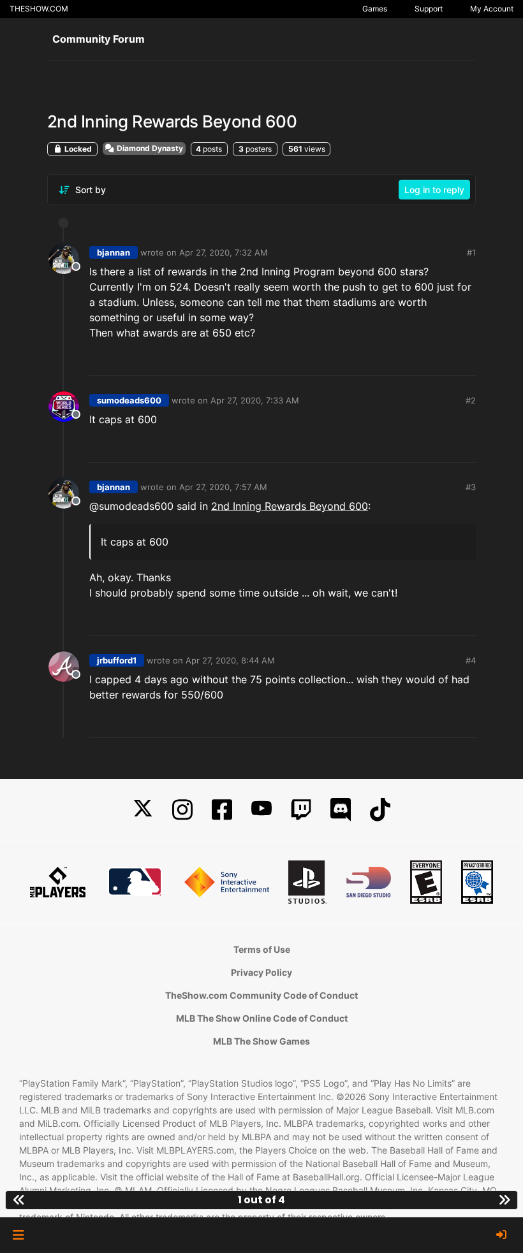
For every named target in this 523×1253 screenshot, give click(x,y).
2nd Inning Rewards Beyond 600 (289, 506)
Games (374, 8)
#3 (471, 487)
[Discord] (340, 810)
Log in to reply (434, 189)
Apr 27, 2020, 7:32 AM (223, 252)
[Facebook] (222, 810)
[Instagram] (182, 810)
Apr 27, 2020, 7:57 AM (223, 487)
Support (429, 8)
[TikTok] (380, 810)
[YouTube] (261, 810)
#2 (471, 400)
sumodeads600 (129, 400)
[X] (143, 810)
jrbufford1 (116, 660)
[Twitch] (301, 810)
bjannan (113, 252)
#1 (471, 252)
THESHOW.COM (39, 8)
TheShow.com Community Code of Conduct (261, 995)
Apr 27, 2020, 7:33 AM (254, 400)
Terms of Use (261, 949)
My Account (491, 8)
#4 (471, 660)
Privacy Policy (261, 972)
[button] (18, 1235)
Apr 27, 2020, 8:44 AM (230, 660)
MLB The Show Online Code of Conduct (262, 1018)
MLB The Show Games (261, 1041)
